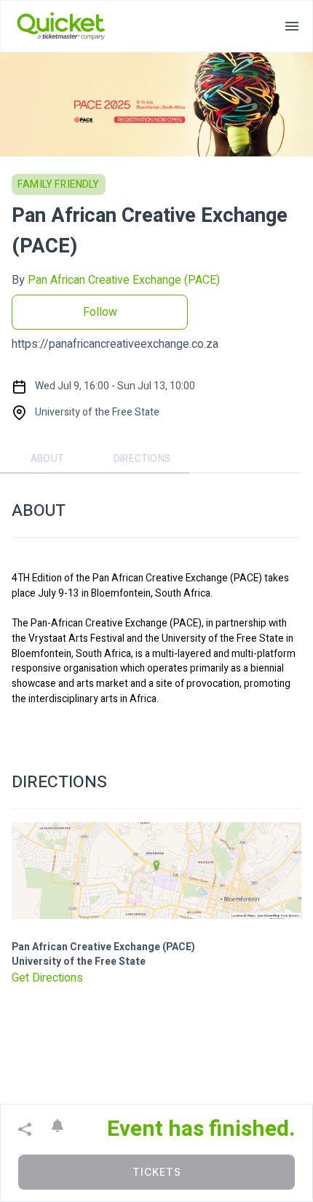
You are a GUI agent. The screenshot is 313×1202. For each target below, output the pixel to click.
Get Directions (47, 978)
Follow (100, 312)
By (116, 280)
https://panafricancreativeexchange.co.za (115, 344)
